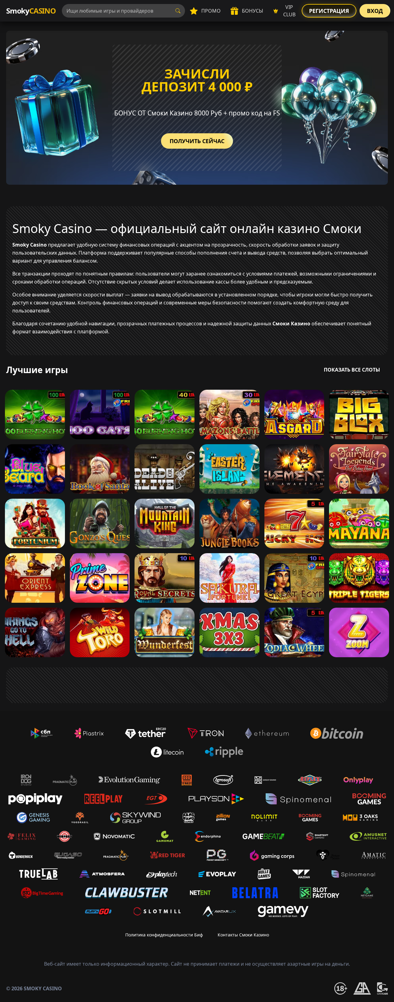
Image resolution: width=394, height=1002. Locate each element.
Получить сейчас (197, 141)
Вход (375, 10)
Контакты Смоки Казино (243, 935)
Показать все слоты (352, 369)
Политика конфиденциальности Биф (164, 935)
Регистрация (329, 10)
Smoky (31, 11)
